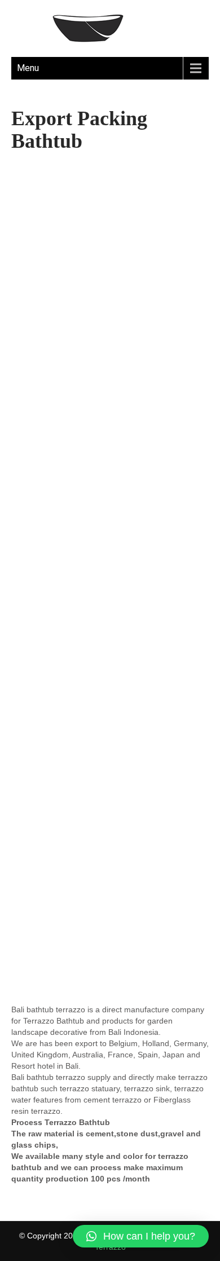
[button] (141, 1236)
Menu (28, 68)
